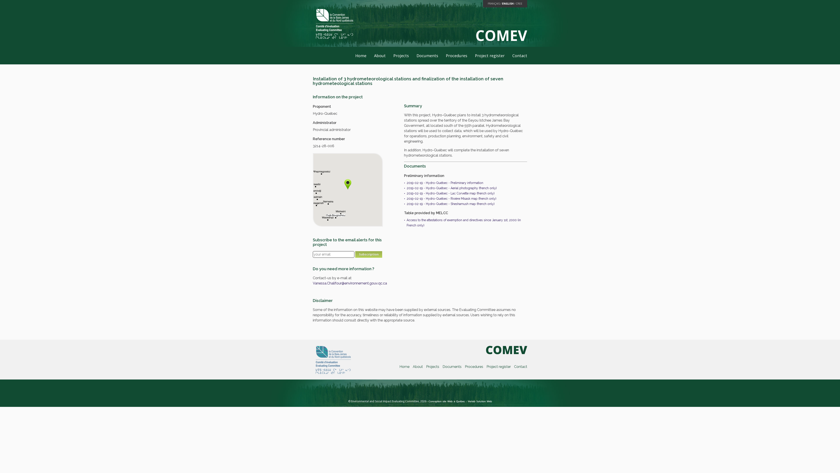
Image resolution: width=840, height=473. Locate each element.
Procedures (456, 55)
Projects (401, 55)
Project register (490, 55)
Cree (519, 3)
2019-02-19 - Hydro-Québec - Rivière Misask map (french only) (451, 198)
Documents (427, 55)
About (380, 55)
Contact (519, 55)
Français (494, 3)
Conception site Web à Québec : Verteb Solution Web (460, 401)
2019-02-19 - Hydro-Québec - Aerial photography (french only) (452, 188)
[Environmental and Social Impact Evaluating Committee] (334, 23)
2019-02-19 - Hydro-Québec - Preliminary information (445, 183)
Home (360, 55)
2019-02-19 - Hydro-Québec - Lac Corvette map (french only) (451, 193)
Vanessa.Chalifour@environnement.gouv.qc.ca (350, 283)
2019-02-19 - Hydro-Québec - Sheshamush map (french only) (451, 204)
